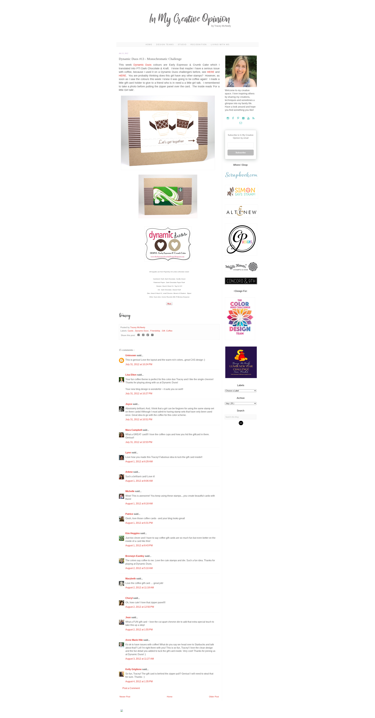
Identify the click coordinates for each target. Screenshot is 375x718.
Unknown (131, 355)
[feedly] (253, 118)
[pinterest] (238, 118)
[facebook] (233, 118)
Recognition (199, 45)
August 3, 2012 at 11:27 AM (139, 658)
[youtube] (248, 118)
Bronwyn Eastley (135, 556)
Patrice (129, 514)
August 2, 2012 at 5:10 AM (139, 568)
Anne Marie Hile (134, 640)
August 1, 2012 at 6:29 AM (139, 461)
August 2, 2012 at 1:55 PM (139, 629)
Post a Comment (131, 688)
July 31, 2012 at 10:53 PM (138, 442)
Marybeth (130, 578)
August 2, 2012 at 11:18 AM (139, 587)
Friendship (155, 331)
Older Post (214, 696)
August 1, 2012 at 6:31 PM (139, 523)
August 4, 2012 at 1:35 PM (139, 681)
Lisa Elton (131, 375)
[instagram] (228, 118)
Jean (128, 617)
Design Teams (165, 45)
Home (149, 45)
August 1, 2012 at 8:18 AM (139, 503)
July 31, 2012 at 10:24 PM (138, 364)
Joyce (129, 404)
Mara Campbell (134, 430)
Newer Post (125, 696)
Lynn (128, 452)
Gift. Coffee (167, 331)
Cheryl (129, 598)
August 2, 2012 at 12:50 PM (139, 607)
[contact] (240, 123)
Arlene (129, 472)
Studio (182, 45)
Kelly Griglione (133, 669)
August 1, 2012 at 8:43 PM (139, 545)
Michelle (130, 491)
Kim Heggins (132, 533)
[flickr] (243, 118)
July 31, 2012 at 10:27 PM (138, 393)
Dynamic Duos (142, 64)
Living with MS (220, 45)
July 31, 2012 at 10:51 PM (138, 419)
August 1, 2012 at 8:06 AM (139, 481)
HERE (210, 71)
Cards (131, 331)
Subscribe (241, 152)
